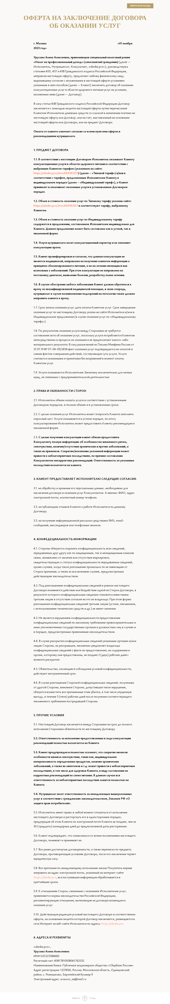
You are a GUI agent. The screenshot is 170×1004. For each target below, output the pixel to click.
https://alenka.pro (45, 877)
